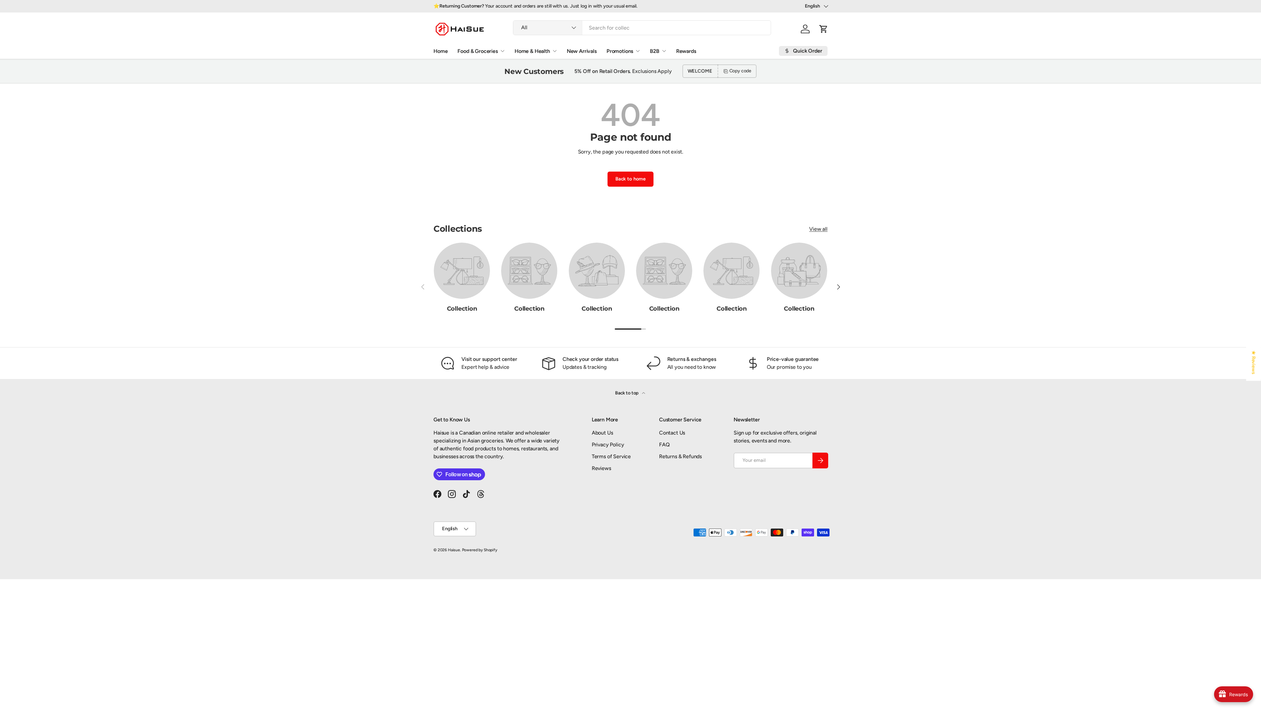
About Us (602, 433)
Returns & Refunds (680, 456)
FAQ (664, 444)
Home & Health (532, 51)
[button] (823, 29)
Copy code (740, 71)
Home (440, 51)
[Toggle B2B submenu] (664, 51)
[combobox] (642, 28)
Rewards (686, 51)
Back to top (627, 393)
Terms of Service (611, 456)
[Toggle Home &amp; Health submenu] (555, 51)
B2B (654, 51)
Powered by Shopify (479, 550)
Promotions (620, 51)
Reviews (601, 468)
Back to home (630, 179)
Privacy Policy (608, 444)
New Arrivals (582, 51)
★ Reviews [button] (1254, 362)
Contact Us (672, 433)
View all (818, 229)
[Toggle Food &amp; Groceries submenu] (502, 51)
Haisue (454, 550)
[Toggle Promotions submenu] (638, 51)
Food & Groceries (477, 51)
